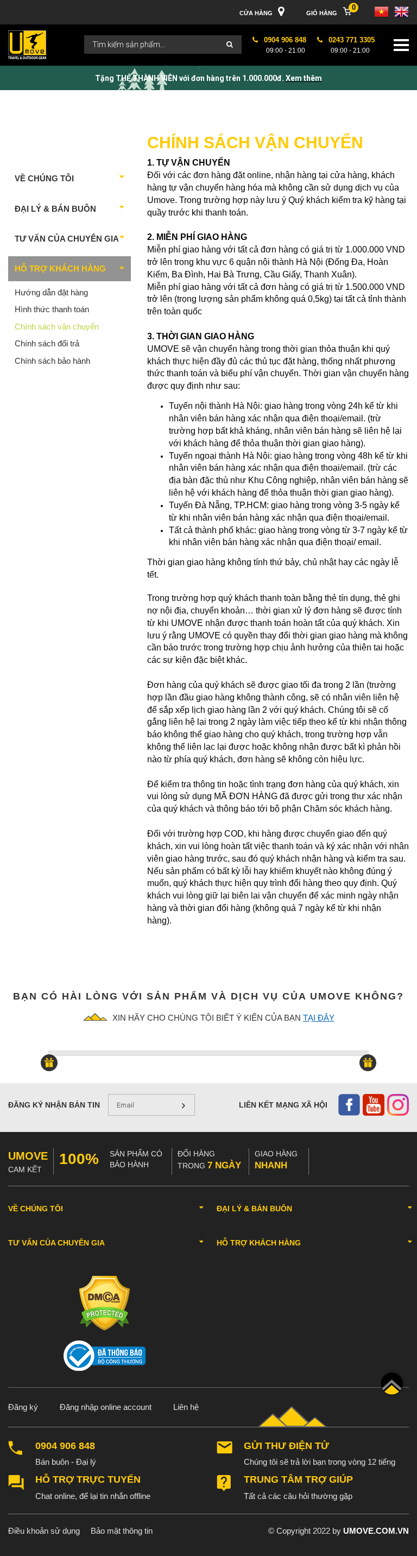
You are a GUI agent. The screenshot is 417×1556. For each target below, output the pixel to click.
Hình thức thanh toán (52, 309)
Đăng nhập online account (105, 1407)
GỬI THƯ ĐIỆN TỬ (286, 1446)
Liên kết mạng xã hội (283, 1104)
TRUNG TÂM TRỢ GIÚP (298, 1480)
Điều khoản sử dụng (44, 1530)
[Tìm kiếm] (229, 44)
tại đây (318, 1017)
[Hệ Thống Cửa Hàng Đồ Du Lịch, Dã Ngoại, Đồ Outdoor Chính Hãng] (27, 44)
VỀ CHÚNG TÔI (44, 178)
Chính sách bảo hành (52, 360)
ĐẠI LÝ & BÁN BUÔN (55, 208)
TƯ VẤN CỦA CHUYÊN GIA (67, 238)
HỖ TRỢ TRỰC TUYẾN (88, 1480)
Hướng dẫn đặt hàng (51, 292)
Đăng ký (23, 1407)
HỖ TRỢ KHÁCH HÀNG (60, 268)
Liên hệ (186, 1407)
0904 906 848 (65, 1446)
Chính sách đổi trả (47, 343)
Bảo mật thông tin (122, 1530)
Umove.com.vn (376, 1530)
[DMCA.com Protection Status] (104, 1303)
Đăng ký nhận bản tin (54, 1104)
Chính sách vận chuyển (57, 326)
